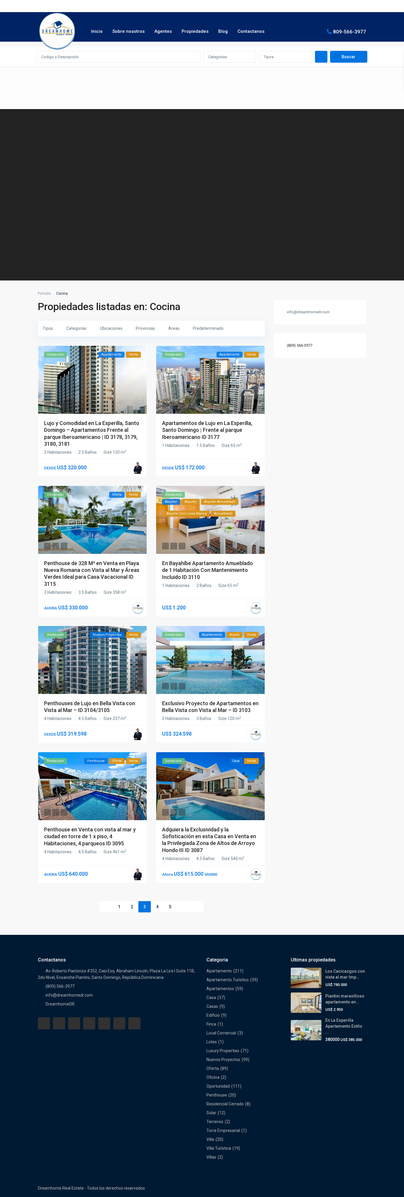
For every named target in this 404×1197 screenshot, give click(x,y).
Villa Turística (218, 1148)
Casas (212, 1006)
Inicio (97, 31)
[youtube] (119, 1023)
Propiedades (195, 31)
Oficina (212, 1077)
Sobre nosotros (128, 31)
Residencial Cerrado (225, 1104)
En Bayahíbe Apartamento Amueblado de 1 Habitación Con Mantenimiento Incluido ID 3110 (207, 570)
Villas (211, 1157)
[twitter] (74, 1023)
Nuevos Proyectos (223, 1059)
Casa (211, 997)
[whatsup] (59, 1023)
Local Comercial (221, 1033)
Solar (211, 1112)
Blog (223, 31)
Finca (211, 1024)
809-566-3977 (349, 31)
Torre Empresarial (223, 1130)
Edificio (213, 1015)
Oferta (212, 1068)
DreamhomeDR (60, 1004)
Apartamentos (220, 988)
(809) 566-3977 (299, 345)
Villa (210, 1139)
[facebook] (44, 1023)
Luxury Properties (222, 1050)
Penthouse (216, 1095)
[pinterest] (104, 1023)
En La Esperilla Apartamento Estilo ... (343, 1026)
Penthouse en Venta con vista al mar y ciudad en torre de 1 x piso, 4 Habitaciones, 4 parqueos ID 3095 (90, 836)
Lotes (211, 1041)
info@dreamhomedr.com (69, 995)
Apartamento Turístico (227, 979)
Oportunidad (218, 1086)
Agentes (163, 31)
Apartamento (219, 971)
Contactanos (250, 31)
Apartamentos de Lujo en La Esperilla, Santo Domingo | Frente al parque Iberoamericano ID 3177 (207, 430)
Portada (44, 293)
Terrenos (214, 1121)
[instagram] (134, 1023)
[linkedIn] (89, 1023)
